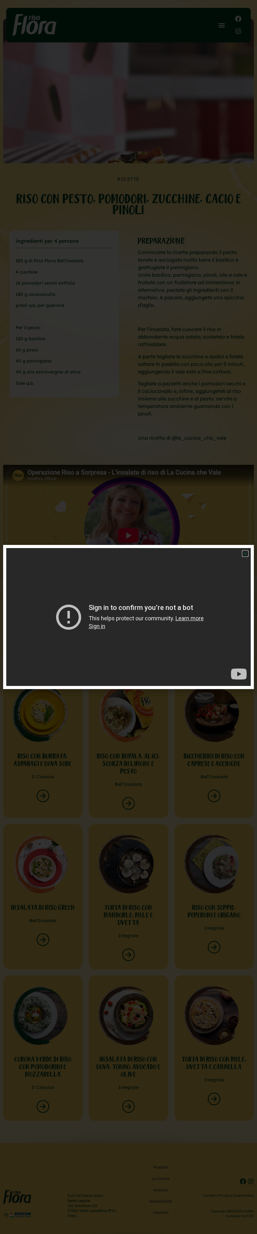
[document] (128, 617)
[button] (245, 553)
